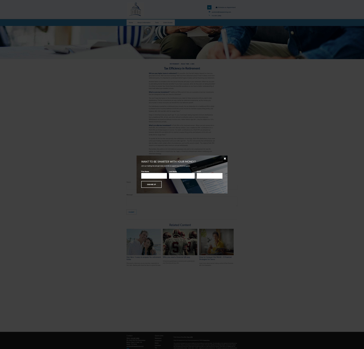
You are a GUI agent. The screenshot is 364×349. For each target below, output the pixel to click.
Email (199, 171)
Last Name (173, 171)
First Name (145, 171)
